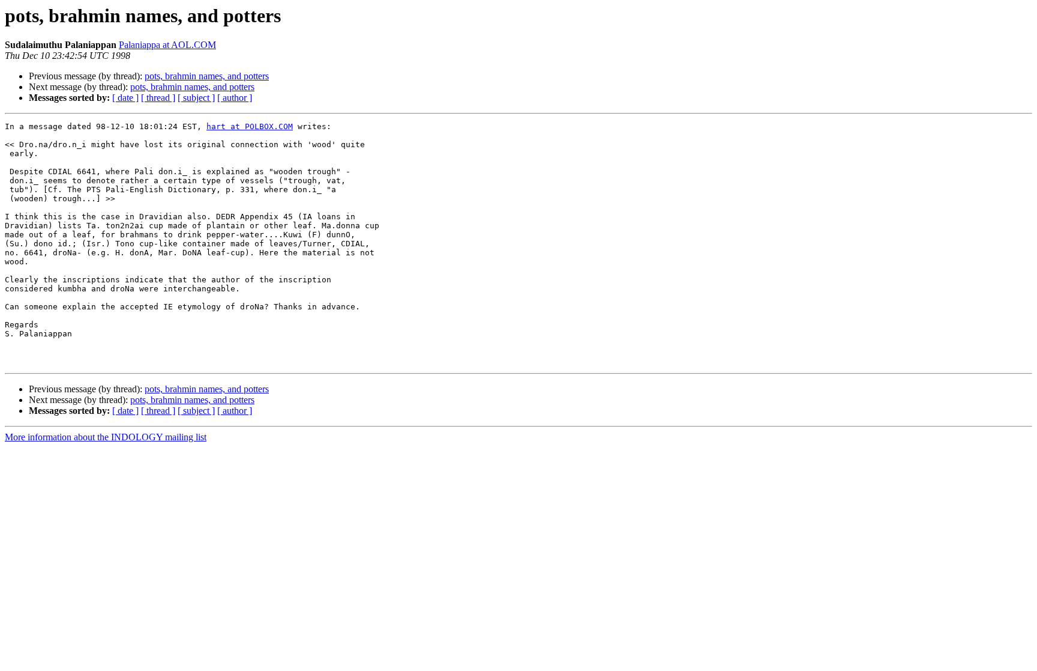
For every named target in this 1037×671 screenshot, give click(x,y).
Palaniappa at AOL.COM (167, 45)
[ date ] (125, 98)
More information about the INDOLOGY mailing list (105, 437)
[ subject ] (196, 98)
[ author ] (234, 98)
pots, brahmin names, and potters (207, 76)
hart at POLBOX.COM (249, 126)
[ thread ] (158, 98)
